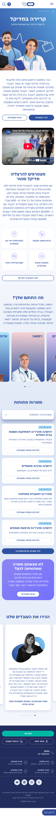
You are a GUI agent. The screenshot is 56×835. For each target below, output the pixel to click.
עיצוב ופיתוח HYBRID (28, 801)
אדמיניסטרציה (45, 427)
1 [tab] (31, 386)
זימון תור (28, 733)
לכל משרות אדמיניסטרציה (28, 551)
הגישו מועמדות (15, 117)
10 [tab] (20, 715)
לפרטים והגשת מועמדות (28, 450)
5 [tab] (24, 386)
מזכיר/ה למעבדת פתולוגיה (35, 494)
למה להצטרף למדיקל (28, 278)
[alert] (54, 812)
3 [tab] (27, 386)
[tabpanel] (28, 667)
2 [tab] (29, 386)
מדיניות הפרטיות (21, 793)
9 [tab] (22, 715)
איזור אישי (39, 741)
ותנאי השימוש (10, 793)
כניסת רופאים (12, 741)
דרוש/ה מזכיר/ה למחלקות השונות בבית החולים (30, 433)
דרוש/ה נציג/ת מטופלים (37, 466)
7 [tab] (25, 715)
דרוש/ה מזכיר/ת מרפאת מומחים (31, 528)
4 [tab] (26, 386)
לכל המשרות (41, 117)
